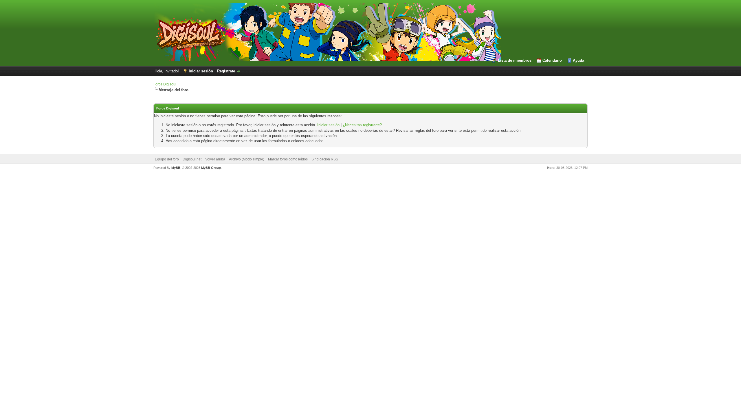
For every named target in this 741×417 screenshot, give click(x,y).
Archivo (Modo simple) (246, 159)
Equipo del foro (167, 159)
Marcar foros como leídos (288, 159)
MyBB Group (211, 167)
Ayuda (578, 60)
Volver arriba (215, 159)
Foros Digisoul (164, 84)
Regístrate (226, 71)
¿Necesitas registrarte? (362, 125)
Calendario (552, 60)
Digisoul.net (192, 159)
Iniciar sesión (201, 71)
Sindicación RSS (324, 159)
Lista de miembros (514, 60)
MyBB (175, 167)
